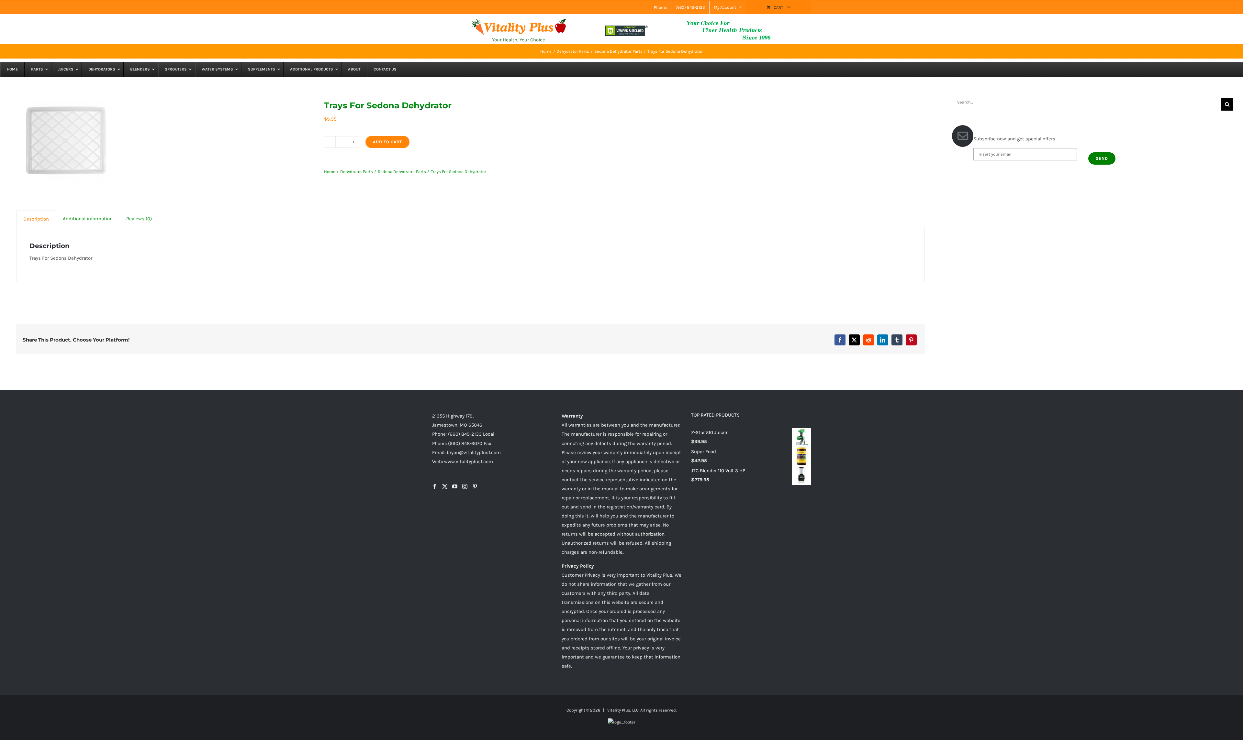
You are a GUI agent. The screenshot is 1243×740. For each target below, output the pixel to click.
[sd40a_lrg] (66, 140)
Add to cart (387, 141)
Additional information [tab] (88, 219)
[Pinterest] (911, 340)
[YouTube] (454, 486)
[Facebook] (840, 340)
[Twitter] (444, 486)
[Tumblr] (897, 340)
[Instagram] (464, 486)
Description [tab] (36, 219)
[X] (854, 340)
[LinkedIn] (883, 340)
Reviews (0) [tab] (139, 219)
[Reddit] (868, 340)
